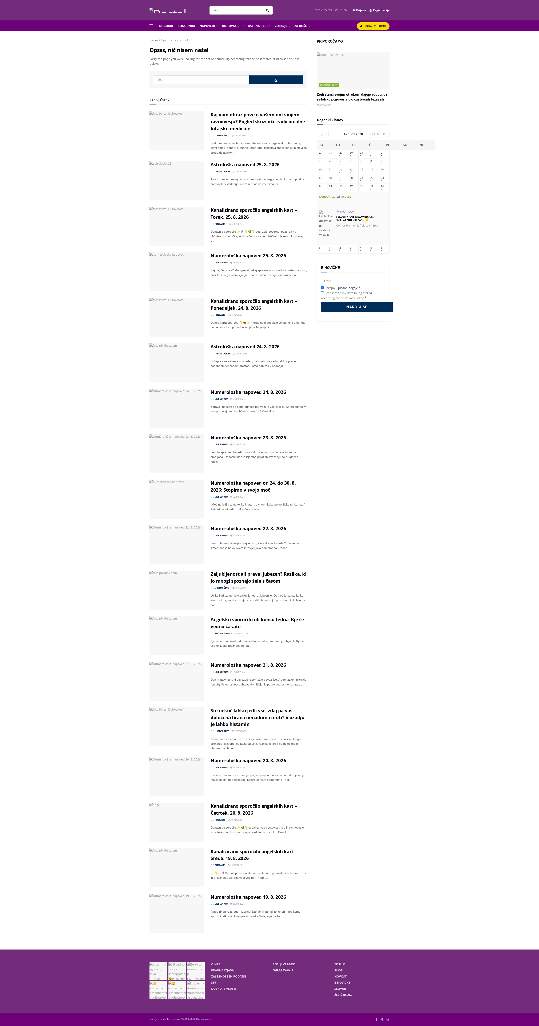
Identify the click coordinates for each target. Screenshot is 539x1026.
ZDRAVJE (281, 26)
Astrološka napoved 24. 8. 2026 (245, 346)
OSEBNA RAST (258, 26)
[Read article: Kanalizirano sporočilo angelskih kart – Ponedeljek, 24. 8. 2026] (176, 317)
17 (320, 178)
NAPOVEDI (207, 26)
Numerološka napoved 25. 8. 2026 (248, 255)
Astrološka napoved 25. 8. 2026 (245, 164)
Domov (153, 40)
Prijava (360, 10)
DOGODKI (166, 26)
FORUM (339, 964)
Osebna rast (329, 85)
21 (361, 178)
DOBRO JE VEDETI (223, 989)
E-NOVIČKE (342, 982)
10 (320, 169)
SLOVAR (340, 989)
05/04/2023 (325, 105)
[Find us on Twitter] (382, 1019)
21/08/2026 (240, 587)
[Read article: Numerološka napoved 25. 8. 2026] (176, 271)
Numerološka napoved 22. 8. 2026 (248, 528)
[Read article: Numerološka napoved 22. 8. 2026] (176, 544)
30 (351, 152)
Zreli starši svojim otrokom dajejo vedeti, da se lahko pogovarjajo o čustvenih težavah (352, 97)
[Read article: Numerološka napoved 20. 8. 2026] (176, 776)
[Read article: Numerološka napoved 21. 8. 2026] (176, 681)
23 (382, 178)
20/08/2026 (240, 731)
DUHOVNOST (231, 26)
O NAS (215, 964)
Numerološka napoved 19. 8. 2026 (248, 897)
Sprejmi (342, 288)
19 (340, 178)
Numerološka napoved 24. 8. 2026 (248, 392)
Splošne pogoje (347, 288)
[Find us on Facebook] (376, 1019)
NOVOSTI (341, 976)
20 (351, 178)
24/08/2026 (235, 314)
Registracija (381, 10)
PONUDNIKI (186, 26)
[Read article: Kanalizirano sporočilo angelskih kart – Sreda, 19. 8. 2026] (176, 867)
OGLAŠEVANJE (283, 970)
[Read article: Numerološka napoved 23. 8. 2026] (176, 453)
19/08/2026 (235, 865)
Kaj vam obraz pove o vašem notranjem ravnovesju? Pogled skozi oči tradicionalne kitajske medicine (258, 121)
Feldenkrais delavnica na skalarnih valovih (355, 218)
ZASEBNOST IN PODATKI (228, 976)
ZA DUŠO (300, 26)
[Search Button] (268, 10)
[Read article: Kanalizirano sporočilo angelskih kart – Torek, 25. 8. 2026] (176, 226)
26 (340, 186)
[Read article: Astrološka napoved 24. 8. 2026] (176, 362)
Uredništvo (222, 135)
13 (351, 169)
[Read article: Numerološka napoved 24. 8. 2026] (176, 408)
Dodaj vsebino (374, 26)
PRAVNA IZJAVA (222, 970)
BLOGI (338, 970)
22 (371, 178)
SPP (214, 982)
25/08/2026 (240, 135)
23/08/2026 (238, 444)
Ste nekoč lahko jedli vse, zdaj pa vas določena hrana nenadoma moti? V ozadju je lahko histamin (257, 717)
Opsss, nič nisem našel (174, 40)
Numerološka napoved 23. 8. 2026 (248, 437)
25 (330, 186)
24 (320, 186)
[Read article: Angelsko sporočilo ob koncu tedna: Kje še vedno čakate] (176, 635)
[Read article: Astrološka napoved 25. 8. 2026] (176, 180)
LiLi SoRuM (221, 262)
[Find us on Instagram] (388, 1019)
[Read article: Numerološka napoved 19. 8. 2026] (176, 913)
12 (340, 169)
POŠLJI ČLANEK (284, 964)
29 (340, 152)
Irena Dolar (223, 171)
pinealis (220, 223)
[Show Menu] (151, 25)
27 (320, 152)
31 (361, 152)
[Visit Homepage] (175, 10)
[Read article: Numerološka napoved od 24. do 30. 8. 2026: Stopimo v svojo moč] (176, 499)
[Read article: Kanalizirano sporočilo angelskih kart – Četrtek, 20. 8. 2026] (176, 822)
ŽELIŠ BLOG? (343, 995)
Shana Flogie (223, 633)
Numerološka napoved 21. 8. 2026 (248, 665)
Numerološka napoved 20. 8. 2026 (248, 760)
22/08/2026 (238, 496)
